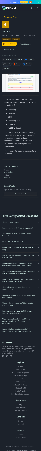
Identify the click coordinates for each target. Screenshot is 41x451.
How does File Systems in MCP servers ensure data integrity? (18, 296)
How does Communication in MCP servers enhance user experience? (17, 312)
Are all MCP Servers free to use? (13, 242)
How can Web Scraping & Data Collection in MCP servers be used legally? (18, 280)
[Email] (11, 356)
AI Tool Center (20, 438)
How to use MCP (20, 411)
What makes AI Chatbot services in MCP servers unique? (16, 288)
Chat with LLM (20, 388)
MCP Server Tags (20, 376)
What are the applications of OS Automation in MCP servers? (18, 304)
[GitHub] (7, 356)
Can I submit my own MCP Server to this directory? (16, 235)
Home (20, 367)
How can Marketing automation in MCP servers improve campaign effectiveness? (17, 330)
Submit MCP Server (20, 385)
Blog (20, 404)
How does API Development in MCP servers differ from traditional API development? (17, 264)
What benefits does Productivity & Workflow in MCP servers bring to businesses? (18, 272)
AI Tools (20, 379)
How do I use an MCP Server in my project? (17, 228)
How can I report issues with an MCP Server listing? (18, 248)
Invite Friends (21, 391)
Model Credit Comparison (20, 394)
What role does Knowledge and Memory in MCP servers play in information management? (17, 321)
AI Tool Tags (20, 382)
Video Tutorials (20, 407)
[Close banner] (38, 2)
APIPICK (20, 434)
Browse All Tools (20, 194)
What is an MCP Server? (10, 222)
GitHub (20, 421)
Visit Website (11, 44)
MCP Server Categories (20, 373)
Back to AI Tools (10, 17)
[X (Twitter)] (3, 356)
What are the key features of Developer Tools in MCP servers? (18, 256)
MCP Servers (20, 370)
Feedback (20, 424)
